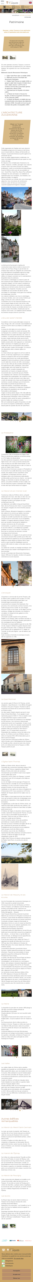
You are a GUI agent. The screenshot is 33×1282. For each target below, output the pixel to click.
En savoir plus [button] (18, 1258)
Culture (27, 15)
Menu (2, 1)
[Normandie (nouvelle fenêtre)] (20, 1241)
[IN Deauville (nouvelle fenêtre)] (28, 1241)
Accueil (22, 15)
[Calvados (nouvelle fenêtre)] (12, 1241)
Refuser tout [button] (16, 1278)
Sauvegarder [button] (16, 1270)
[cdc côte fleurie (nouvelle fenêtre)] (5, 1241)
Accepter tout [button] (16, 1274)
